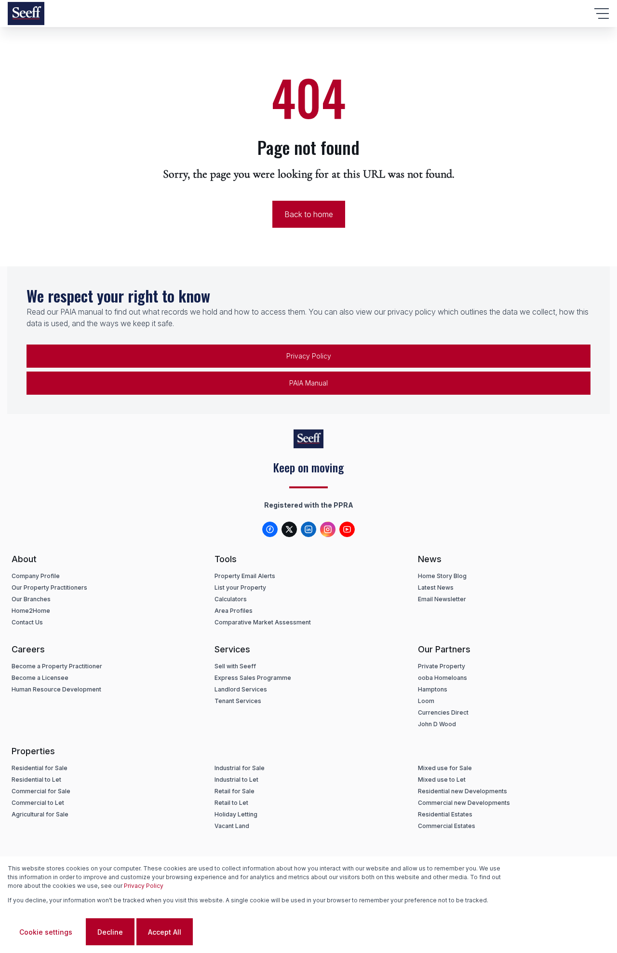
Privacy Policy (308, 356)
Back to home (308, 214)
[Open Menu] (601, 13)
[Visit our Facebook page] (270, 529)
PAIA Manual (308, 383)
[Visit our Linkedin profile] (308, 529)
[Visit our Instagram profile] (327, 529)
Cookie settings (45, 932)
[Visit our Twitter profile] (289, 529)
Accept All (164, 932)
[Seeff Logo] (26, 13)
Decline (110, 932)
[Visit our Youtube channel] (347, 529)
